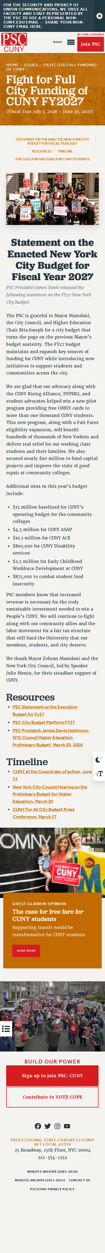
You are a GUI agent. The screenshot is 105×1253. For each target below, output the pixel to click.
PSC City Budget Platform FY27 (44, 722)
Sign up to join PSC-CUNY (52, 1076)
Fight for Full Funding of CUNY (51, 67)
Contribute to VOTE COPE (52, 1097)
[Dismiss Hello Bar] (99, 16)
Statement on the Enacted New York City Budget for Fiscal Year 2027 (52, 141)
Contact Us (79, 1180)
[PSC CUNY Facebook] (37, 1126)
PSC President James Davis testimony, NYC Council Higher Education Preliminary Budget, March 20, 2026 (51, 738)
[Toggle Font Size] (99, 773)
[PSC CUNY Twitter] (47, 1126)
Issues (31, 65)
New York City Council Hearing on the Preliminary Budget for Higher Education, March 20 (50, 794)
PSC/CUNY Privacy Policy (52, 1189)
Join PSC (90, 44)
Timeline (65, 151)
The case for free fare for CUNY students (52, 159)
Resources (42, 151)
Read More (26, 951)
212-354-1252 (52, 1157)
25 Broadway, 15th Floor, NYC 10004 (53, 1150)
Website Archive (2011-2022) (40, 1180)
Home (12, 65)
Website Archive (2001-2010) (52, 1172)
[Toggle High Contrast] (99, 759)
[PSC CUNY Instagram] (57, 1126)
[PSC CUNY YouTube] (67, 1126)
